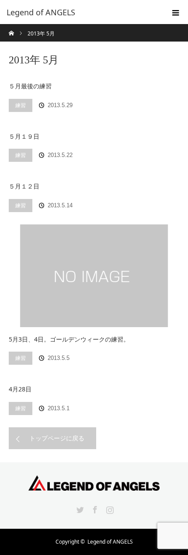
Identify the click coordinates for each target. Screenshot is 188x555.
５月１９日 (24, 136)
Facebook (94, 508)
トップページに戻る (56, 438)
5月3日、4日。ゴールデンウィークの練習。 (69, 339)
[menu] (176, 12)
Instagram (108, 508)
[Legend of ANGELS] (81, 12)
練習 (20, 105)
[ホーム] (11, 27)
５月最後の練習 (30, 86)
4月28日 (20, 389)
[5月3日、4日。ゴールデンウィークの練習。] (94, 275)
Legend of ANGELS (110, 541)
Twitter (79, 508)
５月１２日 (24, 186)
